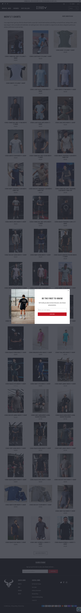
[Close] (68, 290)
